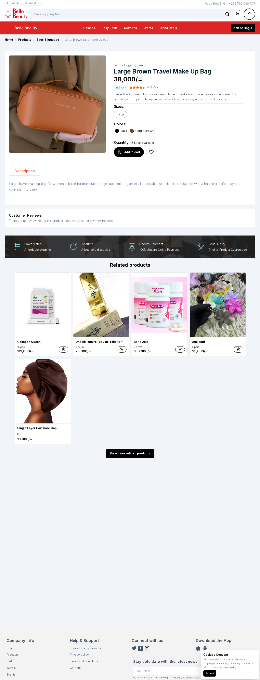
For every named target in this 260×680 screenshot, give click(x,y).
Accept (210, 673)
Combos (89, 28)
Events (148, 28)
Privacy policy (79, 654)
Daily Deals (110, 28)
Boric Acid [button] (141, 341)
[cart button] (63, 349)
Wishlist (32, 3)
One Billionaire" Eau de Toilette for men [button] (101, 341)
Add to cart (132, 152)
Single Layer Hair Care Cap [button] (37, 428)
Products (12, 654)
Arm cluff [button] (198, 341)
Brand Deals (168, 28)
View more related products (130, 453)
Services (130, 28)
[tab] (24, 171)
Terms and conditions (84, 661)
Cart (9, 661)
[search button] (227, 14)
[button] (238, 14)
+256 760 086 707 (242, 3)
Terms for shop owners (85, 648)
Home (10, 648)
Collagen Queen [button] (29, 341)
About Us (13, 3)
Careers (75, 667)
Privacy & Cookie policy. (186, 677)
